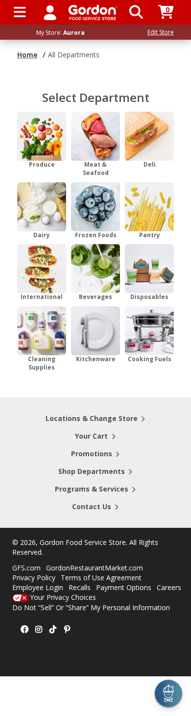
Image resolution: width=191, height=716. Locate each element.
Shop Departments (91, 471)
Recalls (80, 587)
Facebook (24, 630)
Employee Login (37, 587)
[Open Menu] (20, 12)
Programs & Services (91, 489)
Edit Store (160, 32)
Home (27, 54)
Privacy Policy (33, 577)
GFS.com (26, 567)
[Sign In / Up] (50, 12)
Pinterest (67, 630)
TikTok (53, 630)
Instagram (39, 630)
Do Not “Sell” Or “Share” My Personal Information (91, 607)
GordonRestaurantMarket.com (94, 567)
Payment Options (123, 587)
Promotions (91, 453)
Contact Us (91, 506)
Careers (169, 587)
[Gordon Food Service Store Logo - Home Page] (93, 12)
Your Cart (91, 436)
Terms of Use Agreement (101, 577)
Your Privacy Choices (63, 597)
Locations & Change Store (92, 418)
